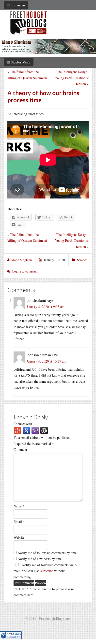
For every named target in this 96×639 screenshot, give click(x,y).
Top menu (17, 5)
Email (19, 521)
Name (19, 506)
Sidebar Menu (20, 62)
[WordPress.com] (44, 430)
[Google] (26, 430)
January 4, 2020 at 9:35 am (45, 306)
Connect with (23, 423)
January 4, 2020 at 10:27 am (46, 361)
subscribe (46, 570)
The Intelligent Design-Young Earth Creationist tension (72, 77)
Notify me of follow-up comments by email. (49, 552)
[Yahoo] (35, 430)
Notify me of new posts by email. (41, 558)
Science (82, 260)
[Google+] (17, 430)
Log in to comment (25, 271)
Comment (20, 449)
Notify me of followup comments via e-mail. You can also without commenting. (45, 571)
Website (19, 537)
